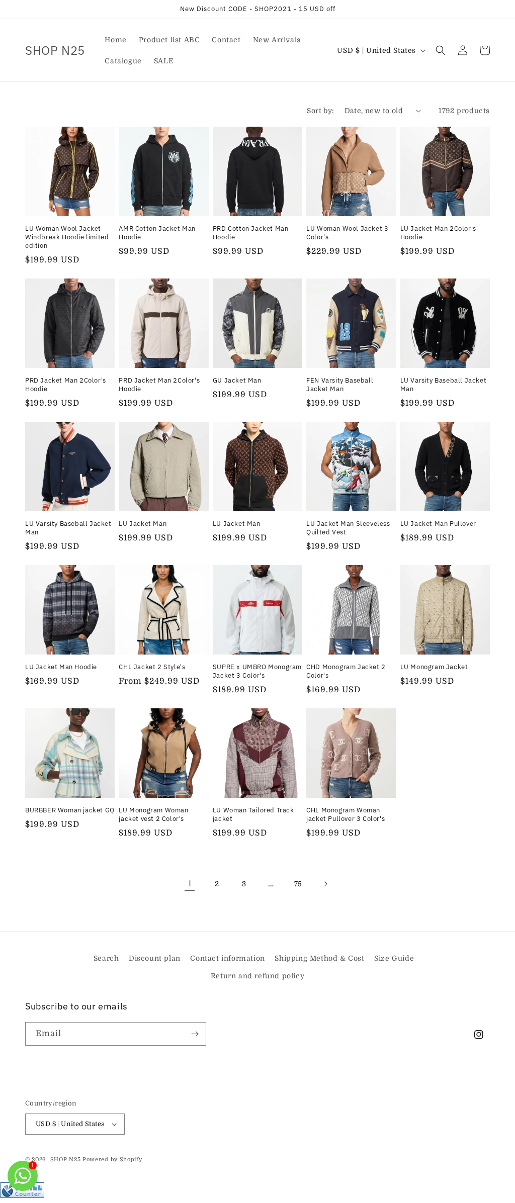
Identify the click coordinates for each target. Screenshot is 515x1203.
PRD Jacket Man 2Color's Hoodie (65, 385)
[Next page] (325, 884)
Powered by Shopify (112, 1159)
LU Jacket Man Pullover (438, 524)
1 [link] (190, 883)
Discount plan (155, 958)
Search (106, 958)
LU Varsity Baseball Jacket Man (443, 385)
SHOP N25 (65, 1159)
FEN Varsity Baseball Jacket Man (339, 385)
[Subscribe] (195, 1034)
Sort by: (320, 111)
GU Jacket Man (237, 381)
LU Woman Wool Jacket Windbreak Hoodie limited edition (67, 237)
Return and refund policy (257, 976)
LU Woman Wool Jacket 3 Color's (347, 233)
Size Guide (394, 958)
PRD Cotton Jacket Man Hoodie (251, 233)
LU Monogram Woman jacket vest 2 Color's (153, 814)
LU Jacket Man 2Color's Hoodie (438, 233)
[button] (441, 50)
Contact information (227, 958)
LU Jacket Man (142, 524)
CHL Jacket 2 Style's (152, 667)
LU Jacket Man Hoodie (61, 667)
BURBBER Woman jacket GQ (70, 810)
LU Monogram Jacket (434, 667)
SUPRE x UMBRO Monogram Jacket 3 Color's (257, 671)
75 (298, 884)
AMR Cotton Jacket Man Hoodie (157, 233)
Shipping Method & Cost (319, 958)
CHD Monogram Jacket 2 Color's (346, 671)
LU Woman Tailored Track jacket (253, 814)
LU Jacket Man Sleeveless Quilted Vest (348, 528)
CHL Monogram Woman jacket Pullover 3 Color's (345, 814)
